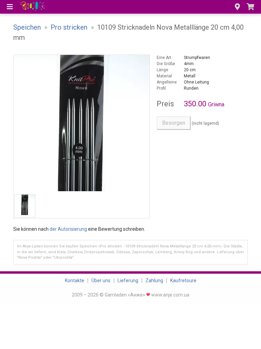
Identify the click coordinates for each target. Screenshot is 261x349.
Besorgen (173, 123)
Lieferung (128, 280)
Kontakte (74, 280)
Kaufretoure (183, 280)
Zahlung (154, 280)
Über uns (100, 280)
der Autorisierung (68, 229)
